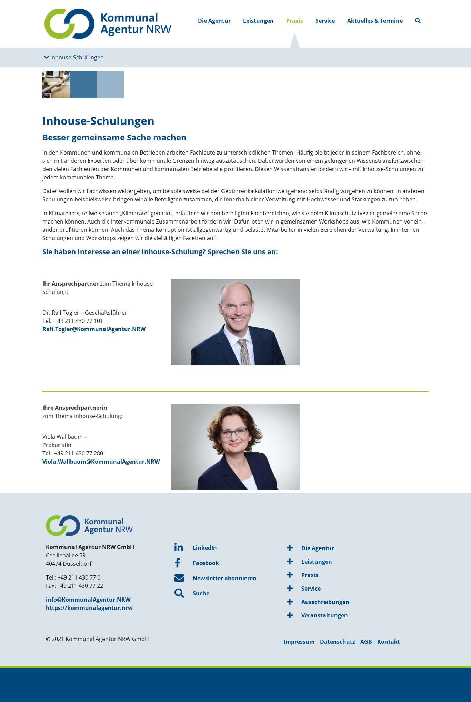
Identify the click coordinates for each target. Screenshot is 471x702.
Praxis (294, 20)
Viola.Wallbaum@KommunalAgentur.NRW (101, 461)
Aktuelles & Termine (375, 20)
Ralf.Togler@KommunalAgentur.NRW (94, 329)
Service (325, 20)
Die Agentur (214, 20)
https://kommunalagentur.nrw (89, 608)
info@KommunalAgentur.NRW (88, 599)
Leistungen (258, 20)
